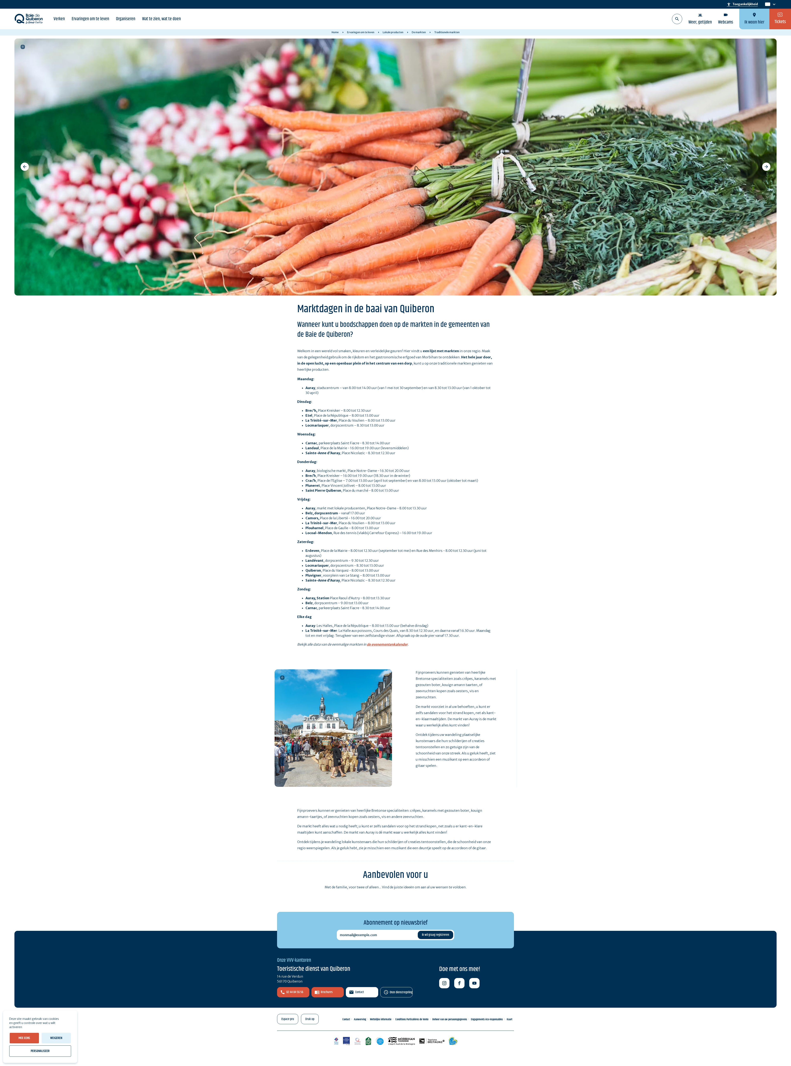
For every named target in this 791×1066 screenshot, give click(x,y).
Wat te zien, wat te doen (161, 18)
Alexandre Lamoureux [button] (23, 47)
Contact (359, 992)
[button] (25, 167)
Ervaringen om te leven (90, 18)
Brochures (327, 992)
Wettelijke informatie (380, 1019)
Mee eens (24, 1038)
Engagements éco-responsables (487, 1019)
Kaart (509, 1019)
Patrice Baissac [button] (282, 677)
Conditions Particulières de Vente (411, 1019)
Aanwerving (360, 1019)
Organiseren (125, 18)
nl (767, 4)
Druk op (309, 1019)
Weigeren (56, 1038)
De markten (419, 32)
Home (335, 32)
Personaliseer (40, 1051)
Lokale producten (393, 32)
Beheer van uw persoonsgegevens (449, 1019)
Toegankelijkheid (742, 4)
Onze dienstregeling (401, 992)
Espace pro (287, 1019)
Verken (59, 18)
